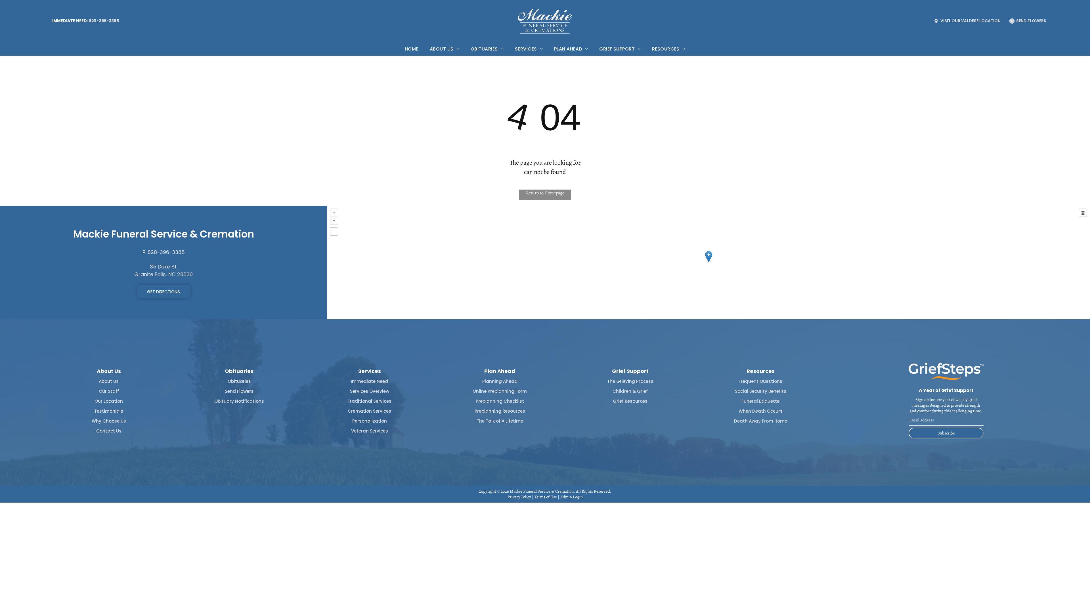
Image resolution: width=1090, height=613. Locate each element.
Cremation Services (369, 411)
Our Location (109, 401)
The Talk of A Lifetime (500, 421)
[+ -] (708, 262)
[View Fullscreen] (334, 231)
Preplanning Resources (500, 411)
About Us (109, 381)
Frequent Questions (760, 381)
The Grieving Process (630, 381)
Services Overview (369, 391)
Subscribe (946, 433)
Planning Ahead (499, 381)
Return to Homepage (545, 193)
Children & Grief (630, 391)
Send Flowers (239, 391)
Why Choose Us (109, 421)
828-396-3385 (104, 21)
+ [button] (334, 213)
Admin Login (571, 497)
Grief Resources (630, 401)
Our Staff (109, 391)
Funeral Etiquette (760, 401)
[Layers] (1083, 213)
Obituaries (239, 381)
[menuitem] (411, 49)
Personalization (369, 421)
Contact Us (108, 431)
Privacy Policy (519, 497)
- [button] (334, 220)
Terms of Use (545, 497)
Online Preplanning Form (500, 391)
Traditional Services (369, 401)
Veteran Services (369, 431)
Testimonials (108, 411)
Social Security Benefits (760, 391)
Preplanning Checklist (500, 401)
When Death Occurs (761, 411)
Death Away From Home (760, 421)
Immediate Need (369, 381)
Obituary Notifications (239, 401)
